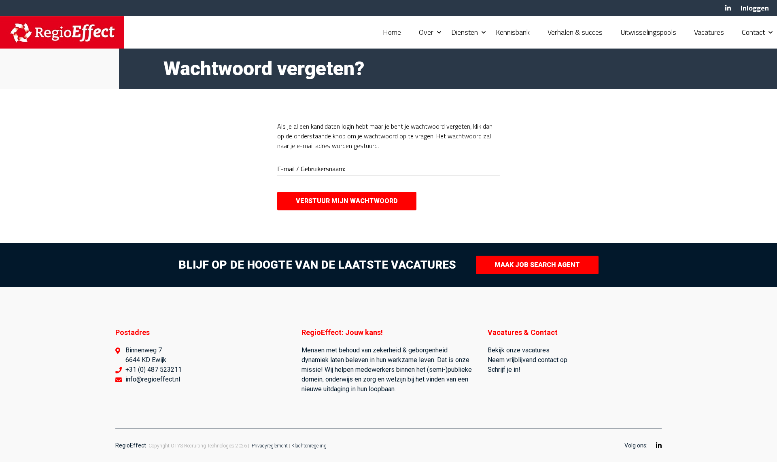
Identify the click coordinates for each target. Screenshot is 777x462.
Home (392, 32)
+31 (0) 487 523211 (153, 369)
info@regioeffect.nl (152, 379)
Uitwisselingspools (648, 32)
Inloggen (755, 7)
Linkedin (728, 8)
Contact (753, 32)
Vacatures (709, 32)
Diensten (464, 32)
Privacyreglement (270, 446)
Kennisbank (513, 32)
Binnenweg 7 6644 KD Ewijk (145, 355)
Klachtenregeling (309, 446)
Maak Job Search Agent (537, 265)
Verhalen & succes (575, 32)
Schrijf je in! (504, 369)
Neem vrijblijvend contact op (527, 360)
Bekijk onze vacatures (519, 350)
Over (426, 32)
